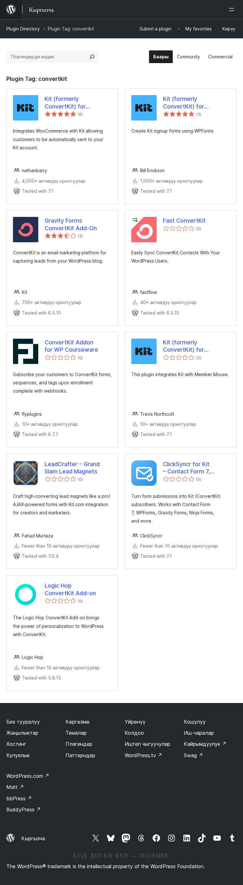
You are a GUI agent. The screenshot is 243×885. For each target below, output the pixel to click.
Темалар (76, 733)
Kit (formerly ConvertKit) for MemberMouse (183, 346)
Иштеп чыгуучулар (147, 744)
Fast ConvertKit (184, 220)
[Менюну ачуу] (233, 9)
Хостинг (16, 744)
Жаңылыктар (22, 733)
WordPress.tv (143, 755)
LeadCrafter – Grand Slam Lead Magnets (72, 468)
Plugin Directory (23, 28)
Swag (193, 755)
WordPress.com (27, 776)
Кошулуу (195, 722)
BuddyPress (23, 809)
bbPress (19, 798)
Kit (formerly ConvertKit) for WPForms (183, 102)
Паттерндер (80, 755)
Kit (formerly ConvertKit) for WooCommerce (66, 102)
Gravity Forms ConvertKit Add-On (71, 224)
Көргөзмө (77, 722)
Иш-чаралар (199, 733)
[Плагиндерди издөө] (92, 56)
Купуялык (18, 755)
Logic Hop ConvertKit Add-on (70, 589)
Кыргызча (33, 838)
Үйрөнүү (135, 722)
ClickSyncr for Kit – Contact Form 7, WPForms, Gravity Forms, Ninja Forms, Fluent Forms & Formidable (189, 468)
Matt (15, 787)
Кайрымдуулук (205, 744)
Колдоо (134, 733)
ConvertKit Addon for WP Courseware (71, 346)
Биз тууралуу (23, 722)
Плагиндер (78, 744)
